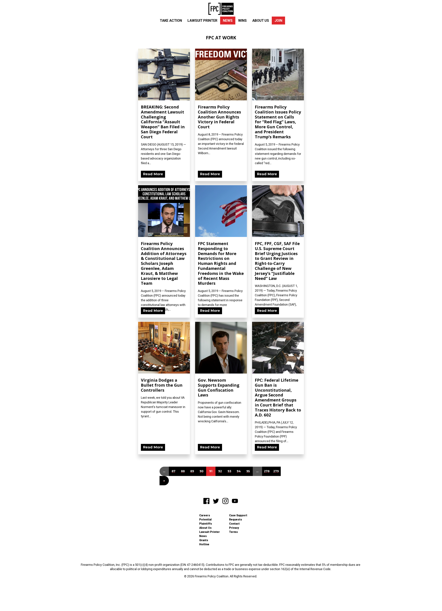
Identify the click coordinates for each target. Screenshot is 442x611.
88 (183, 471)
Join (278, 20)
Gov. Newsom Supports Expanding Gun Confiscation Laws (218, 387)
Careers (204, 515)
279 (276, 471)
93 (229, 471)
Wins (242, 20)
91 (210, 471)
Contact (234, 523)
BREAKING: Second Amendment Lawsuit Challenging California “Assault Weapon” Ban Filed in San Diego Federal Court (163, 122)
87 (173, 471)
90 (201, 471)
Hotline (204, 544)
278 (267, 471)
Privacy (234, 527)
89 (192, 471)
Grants (203, 540)
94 (239, 471)
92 (220, 471)
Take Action (171, 20)
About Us (260, 20)
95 (248, 471)
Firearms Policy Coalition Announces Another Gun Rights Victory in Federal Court (219, 117)
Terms (233, 532)
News (228, 20)
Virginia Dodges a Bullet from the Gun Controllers (161, 385)
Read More (153, 174)
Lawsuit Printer (202, 20)
